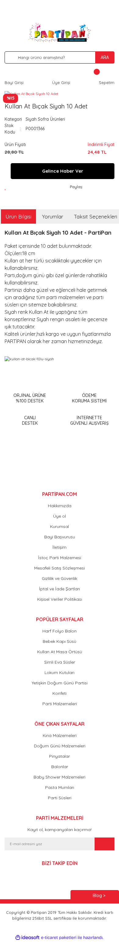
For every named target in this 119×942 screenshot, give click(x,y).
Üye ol (59, 516)
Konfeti (59, 693)
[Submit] (104, 844)
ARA (105, 57)
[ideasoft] (27, 937)
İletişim (59, 547)
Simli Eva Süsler (59, 662)
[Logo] (59, 32)
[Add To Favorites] (7, 187)
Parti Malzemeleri (59, 703)
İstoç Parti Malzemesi (59, 557)
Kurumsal (59, 526)
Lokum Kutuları (59, 672)
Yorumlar (52, 216)
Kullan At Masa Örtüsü (59, 651)
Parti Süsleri (59, 798)
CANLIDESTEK (30, 420)
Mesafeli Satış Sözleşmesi (59, 568)
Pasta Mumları (59, 787)
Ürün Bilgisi (18, 216)
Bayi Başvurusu (59, 537)
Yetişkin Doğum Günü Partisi (60, 683)
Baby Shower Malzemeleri (59, 777)
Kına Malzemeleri (60, 735)
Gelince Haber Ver (62, 171)
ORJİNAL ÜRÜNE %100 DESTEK (29, 398)
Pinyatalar (59, 756)
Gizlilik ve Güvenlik (59, 578)
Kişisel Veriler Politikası (59, 599)
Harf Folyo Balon (59, 631)
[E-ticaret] (59, 937)
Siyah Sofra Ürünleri (45, 119)
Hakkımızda (59, 505)
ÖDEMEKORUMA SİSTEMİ (89, 398)
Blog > (99, 895)
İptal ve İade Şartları (59, 589)
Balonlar (59, 766)
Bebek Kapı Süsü (59, 641)
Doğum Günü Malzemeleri (59, 746)
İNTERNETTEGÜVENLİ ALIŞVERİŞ (89, 420)
